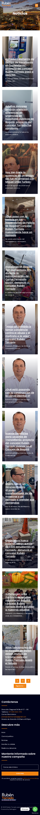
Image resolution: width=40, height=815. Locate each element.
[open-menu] (36, 5)
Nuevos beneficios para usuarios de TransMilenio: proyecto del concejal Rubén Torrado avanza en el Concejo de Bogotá (19, 441)
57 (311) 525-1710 (15, 712)
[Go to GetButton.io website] (35, 813)
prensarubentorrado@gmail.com (14, 717)
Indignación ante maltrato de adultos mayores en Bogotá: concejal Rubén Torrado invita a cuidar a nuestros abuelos (19, 601)
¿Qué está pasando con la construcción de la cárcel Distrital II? (19, 392)
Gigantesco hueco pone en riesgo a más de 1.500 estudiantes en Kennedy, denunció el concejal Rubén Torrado (19, 548)
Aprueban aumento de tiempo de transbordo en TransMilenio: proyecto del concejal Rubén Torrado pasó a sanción (19, 67)
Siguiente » (20, 686)
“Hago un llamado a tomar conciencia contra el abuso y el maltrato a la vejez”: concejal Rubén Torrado (18, 334)
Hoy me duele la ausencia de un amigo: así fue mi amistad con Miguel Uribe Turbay (19, 177)
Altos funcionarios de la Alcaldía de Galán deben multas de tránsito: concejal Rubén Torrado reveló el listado (18, 655)
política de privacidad (30, 778)
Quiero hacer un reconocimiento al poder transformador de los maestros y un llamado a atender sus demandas (19, 493)
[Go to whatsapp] (35, 809)
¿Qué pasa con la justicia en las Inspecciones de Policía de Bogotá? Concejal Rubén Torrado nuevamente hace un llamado (20, 226)
